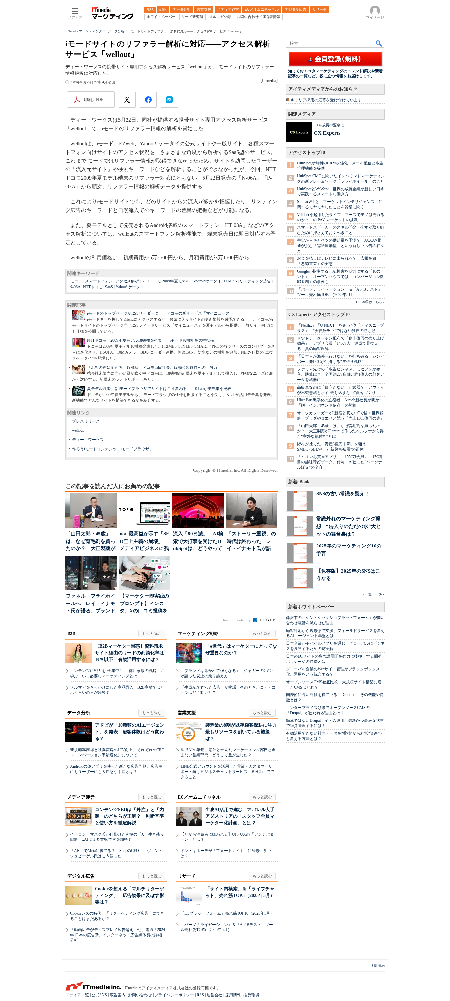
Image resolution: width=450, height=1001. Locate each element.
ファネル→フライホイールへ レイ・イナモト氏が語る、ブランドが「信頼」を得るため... (90, 604)
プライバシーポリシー (174, 995)
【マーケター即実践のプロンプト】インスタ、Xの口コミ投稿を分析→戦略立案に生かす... (144, 604)
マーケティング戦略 (198, 633)
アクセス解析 (127, 281)
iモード (76, 281)
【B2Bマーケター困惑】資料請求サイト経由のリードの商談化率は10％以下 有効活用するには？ (129, 653)
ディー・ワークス (88, 439)
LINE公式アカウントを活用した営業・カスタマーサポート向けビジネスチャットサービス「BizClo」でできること (227, 771)
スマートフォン (99, 281)
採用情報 (233, 995)
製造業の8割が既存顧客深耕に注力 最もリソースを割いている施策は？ (243, 732)
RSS (200, 995)
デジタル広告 (81, 876)
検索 (379, 43)
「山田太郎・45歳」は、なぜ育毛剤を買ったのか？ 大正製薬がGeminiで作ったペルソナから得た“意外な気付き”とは (340, 431)
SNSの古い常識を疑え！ (343, 493)
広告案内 (118, 995)
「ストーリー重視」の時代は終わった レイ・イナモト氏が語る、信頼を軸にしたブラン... (251, 541)
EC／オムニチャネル (199, 797)
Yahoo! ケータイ (130, 287)
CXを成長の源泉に (329, 125)
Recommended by (237, 620)
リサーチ (187, 876)
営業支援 (187, 712)
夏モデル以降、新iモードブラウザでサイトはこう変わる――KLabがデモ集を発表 (159, 388)
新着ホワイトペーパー (311, 606)
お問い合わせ (140, 995)
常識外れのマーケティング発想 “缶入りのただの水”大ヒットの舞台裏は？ (348, 526)
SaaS (109, 287)
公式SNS (99, 995)
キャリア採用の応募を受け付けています (326, 100)
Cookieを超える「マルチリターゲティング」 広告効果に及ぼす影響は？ (129, 895)
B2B (71, 633)
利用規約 (378, 965)
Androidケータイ (206, 281)
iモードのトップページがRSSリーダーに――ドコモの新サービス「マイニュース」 (160, 313)
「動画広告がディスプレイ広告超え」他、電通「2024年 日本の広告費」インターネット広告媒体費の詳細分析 (117, 935)
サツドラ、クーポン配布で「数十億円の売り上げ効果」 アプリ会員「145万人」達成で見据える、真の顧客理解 (340, 343)
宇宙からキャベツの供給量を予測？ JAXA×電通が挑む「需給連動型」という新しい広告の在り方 (340, 245)
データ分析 (78, 712)
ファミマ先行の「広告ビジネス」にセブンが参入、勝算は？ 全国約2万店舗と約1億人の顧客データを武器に (340, 374)
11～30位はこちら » (370, 302)
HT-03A (230, 281)
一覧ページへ (375, 594)
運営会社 (214, 995)
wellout (78, 430)
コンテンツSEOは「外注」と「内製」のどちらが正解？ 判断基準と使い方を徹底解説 (129, 816)
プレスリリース (86, 421)
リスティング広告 (255, 281)
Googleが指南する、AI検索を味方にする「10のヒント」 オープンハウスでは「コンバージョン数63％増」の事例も (340, 276)
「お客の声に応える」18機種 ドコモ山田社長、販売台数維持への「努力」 (154, 367)
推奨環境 (251, 995)
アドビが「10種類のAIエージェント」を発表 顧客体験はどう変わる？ (129, 732)
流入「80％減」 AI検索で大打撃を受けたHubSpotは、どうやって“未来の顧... (198, 541)
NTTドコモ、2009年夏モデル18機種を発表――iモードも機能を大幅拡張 (150, 340)
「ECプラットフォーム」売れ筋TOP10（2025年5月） (227, 913)
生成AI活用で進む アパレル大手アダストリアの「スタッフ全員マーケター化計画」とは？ (240, 816)
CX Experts (327, 133)
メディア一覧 (77, 995)
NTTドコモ (92, 287)
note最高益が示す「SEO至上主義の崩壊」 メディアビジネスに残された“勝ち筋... (144, 541)
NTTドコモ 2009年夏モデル (166, 281)
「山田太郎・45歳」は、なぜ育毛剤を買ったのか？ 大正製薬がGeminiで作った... (90, 541)
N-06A (75, 287)
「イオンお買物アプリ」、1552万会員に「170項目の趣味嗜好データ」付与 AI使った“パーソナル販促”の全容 (339, 462)
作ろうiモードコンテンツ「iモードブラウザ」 (112, 449)
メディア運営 (81, 797)
